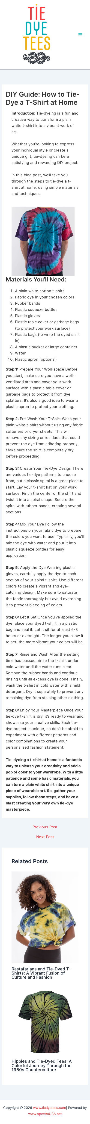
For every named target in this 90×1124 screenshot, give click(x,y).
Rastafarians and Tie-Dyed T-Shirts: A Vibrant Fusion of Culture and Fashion (41, 973)
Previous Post (45, 827)
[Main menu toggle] (80, 35)
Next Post (45, 837)
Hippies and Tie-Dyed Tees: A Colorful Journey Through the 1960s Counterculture (42, 1065)
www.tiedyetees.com (49, 1108)
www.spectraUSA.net (45, 1114)
